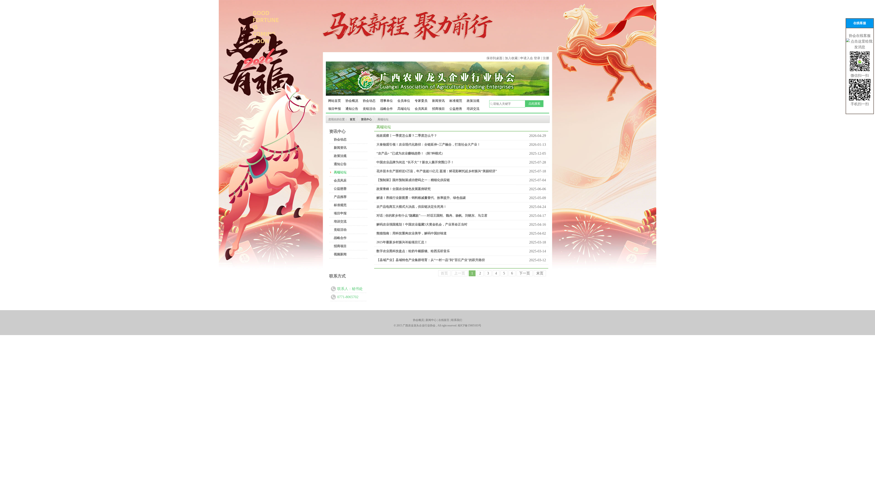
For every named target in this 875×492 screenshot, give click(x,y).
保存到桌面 (494, 58)
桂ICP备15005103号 (469, 325)
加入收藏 (512, 58)
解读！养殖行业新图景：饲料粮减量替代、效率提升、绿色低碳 (421, 198)
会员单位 (403, 100)
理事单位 (386, 100)
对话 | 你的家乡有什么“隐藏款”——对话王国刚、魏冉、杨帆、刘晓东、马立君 (431, 215)
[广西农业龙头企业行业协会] (437, 78)
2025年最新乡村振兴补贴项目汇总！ (401, 242)
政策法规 (473, 100)
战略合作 (386, 108)
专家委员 (421, 100)
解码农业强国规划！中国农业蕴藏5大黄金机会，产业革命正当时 (421, 224)
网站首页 (334, 100)
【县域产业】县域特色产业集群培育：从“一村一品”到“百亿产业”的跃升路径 (430, 260)
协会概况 (351, 100)
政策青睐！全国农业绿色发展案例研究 (403, 189)
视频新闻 (340, 254)
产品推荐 (340, 197)
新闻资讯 (438, 100)
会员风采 (421, 108)
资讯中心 (366, 119)
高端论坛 (403, 108)
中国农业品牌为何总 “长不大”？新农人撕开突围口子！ (415, 162)
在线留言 (443, 320)
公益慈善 (455, 108)
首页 (352, 119)
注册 (546, 58)
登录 (537, 58)
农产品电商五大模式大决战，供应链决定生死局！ (411, 206)
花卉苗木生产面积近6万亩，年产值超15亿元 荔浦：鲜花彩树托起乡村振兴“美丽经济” (436, 171)
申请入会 (526, 58)
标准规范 (455, 100)
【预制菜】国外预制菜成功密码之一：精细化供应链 (413, 180)
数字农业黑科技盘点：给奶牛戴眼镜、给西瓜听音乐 (413, 251)
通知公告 (351, 108)
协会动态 (369, 100)
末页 (539, 273)
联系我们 (456, 320)
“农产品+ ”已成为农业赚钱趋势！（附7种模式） (410, 153)
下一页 (524, 273)
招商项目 (438, 108)
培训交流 (473, 108)
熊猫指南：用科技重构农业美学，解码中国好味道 (411, 233)
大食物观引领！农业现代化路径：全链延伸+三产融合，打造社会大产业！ (428, 144)
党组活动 (369, 108)
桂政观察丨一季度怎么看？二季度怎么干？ (406, 135)
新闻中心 (431, 320)
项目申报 (334, 108)
